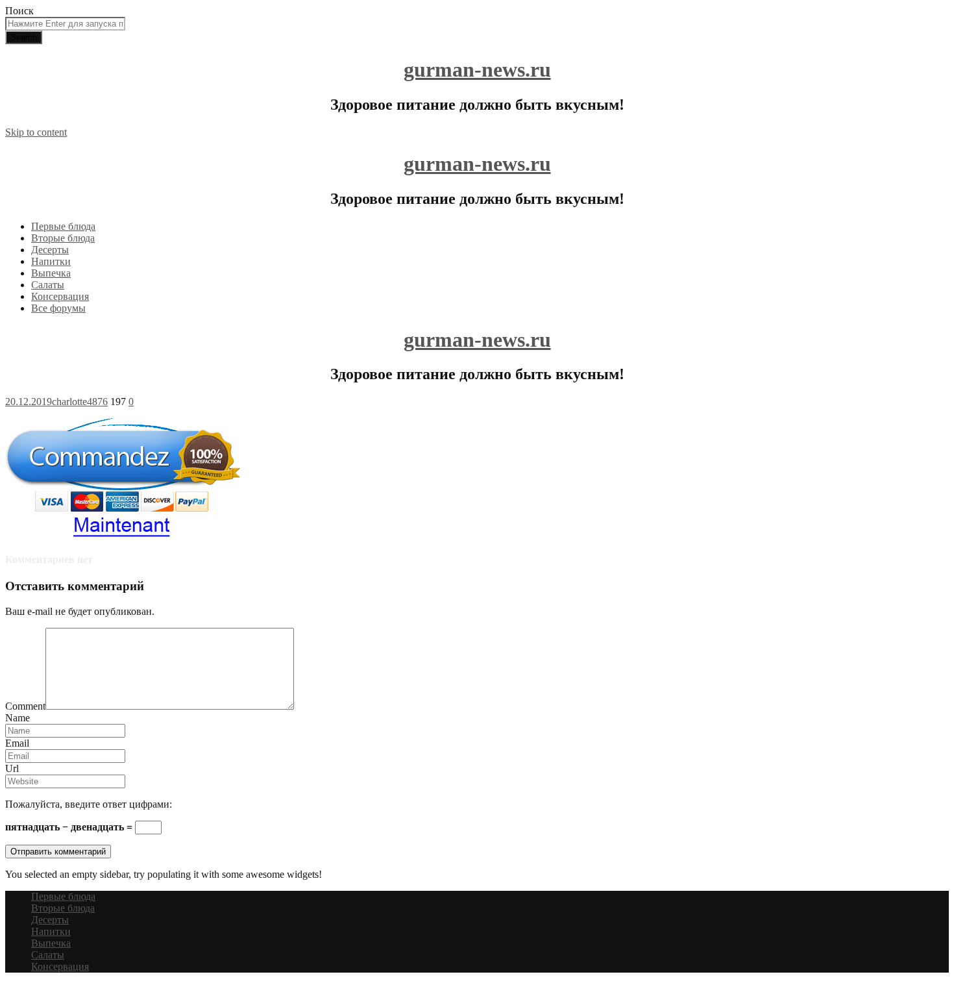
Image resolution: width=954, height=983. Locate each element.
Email (17, 743)
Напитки (51, 261)
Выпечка (51, 273)
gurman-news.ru (477, 69)
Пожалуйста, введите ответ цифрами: (88, 804)
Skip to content (36, 132)
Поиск (19, 10)
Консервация (60, 296)
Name (17, 717)
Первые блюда (63, 226)
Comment (25, 706)
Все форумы (58, 308)
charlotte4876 (80, 401)
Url (12, 768)
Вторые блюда (63, 237)
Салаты (47, 284)
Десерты (50, 249)
